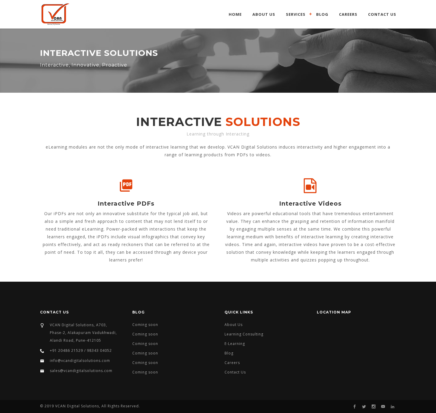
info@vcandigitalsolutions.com (80, 360)
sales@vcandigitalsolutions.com (81, 370)
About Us (263, 14)
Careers (348, 14)
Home (235, 14)
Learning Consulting (244, 334)
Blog (322, 14)
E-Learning (235, 343)
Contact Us (382, 14)
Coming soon (145, 324)
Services (295, 14)
